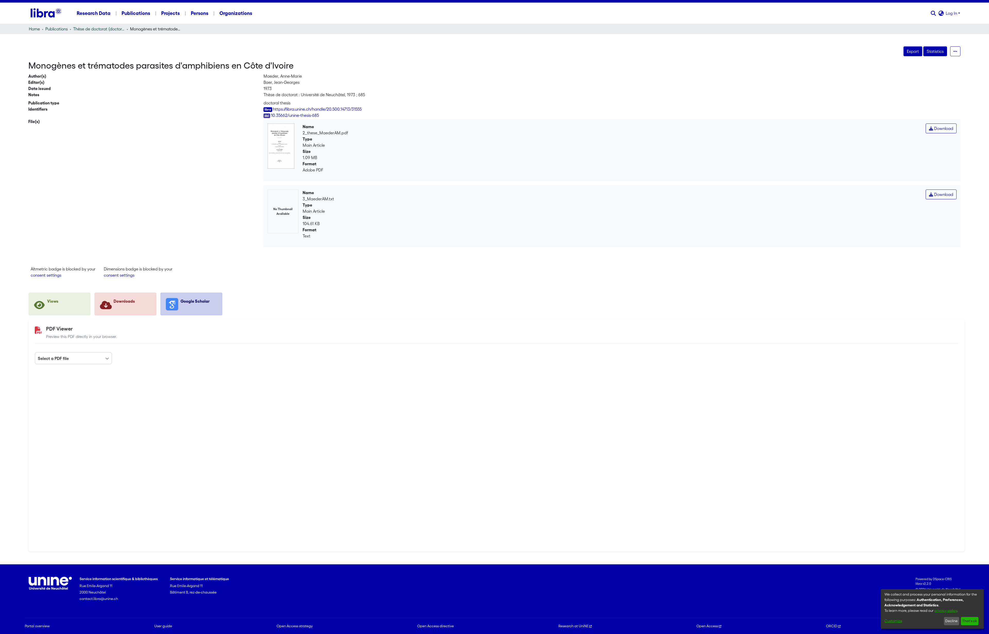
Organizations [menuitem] (235, 13)
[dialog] (932, 609)
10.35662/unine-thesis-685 (295, 115)
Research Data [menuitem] (93, 13)
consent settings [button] (46, 275)
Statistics (935, 51)
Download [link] (943, 128)
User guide (163, 626)
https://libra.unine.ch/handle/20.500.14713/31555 (317, 109)
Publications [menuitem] (136, 13)
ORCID (831, 626)
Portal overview (37, 626)
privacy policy (945, 610)
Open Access (707, 626)
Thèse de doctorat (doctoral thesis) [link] (99, 29)
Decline (951, 621)
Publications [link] (56, 29)
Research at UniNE (573, 626)
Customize (893, 621)
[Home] (46, 13)
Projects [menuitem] (170, 13)
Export (913, 51)
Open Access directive (435, 626)
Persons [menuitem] (199, 13)
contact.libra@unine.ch (99, 599)
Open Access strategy (295, 626)
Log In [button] (952, 13)
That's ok (969, 621)
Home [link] (34, 29)
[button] (933, 13)
